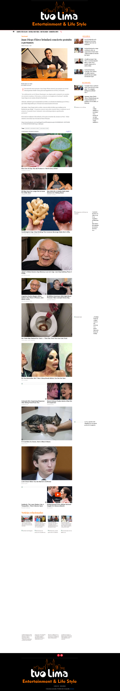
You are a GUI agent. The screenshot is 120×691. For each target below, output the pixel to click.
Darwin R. (72, 689)
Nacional (24, 36)
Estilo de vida (34, 32)
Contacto (56, 686)
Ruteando (44, 32)
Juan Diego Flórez (44, 128)
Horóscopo (53, 32)
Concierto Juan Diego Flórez (32, 128)
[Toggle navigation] (13, 32)
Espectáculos (22, 32)
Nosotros (63, 686)
